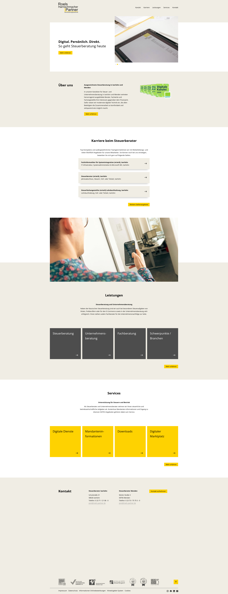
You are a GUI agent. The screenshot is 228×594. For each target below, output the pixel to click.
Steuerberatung (63, 333)
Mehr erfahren (65, 53)
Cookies (128, 591)
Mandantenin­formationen (94, 433)
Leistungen (156, 7)
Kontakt (175, 7)
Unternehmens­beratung (95, 335)
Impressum (62, 591)
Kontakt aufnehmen (158, 491)
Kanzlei (138, 7)
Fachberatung (127, 333)
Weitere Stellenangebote (139, 204)
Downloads (125, 431)
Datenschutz (73, 591)
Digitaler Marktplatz (157, 433)
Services (166, 7)
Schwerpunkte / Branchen (160, 335)
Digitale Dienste (63, 431)
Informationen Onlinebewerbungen (92, 591)
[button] (115, 64)
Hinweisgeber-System (115, 591)
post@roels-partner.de (97, 503)
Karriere (147, 7)
